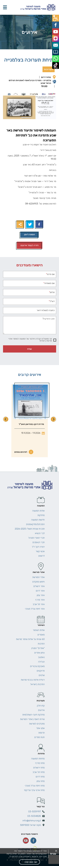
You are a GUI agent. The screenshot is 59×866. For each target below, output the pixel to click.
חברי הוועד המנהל (36, 537)
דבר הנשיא (40, 533)
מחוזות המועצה (38, 758)
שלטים (42, 675)
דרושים (41, 556)
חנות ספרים (39, 737)
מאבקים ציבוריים (37, 666)
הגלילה (41, 661)
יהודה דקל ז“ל (38, 546)
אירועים (41, 710)
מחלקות (41, 515)
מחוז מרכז (40, 763)
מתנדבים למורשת (37, 723)
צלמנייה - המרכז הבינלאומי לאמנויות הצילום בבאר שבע (30, 81)
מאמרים (41, 634)
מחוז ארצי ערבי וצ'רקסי (34, 790)
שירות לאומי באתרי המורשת (32, 719)
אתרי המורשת (38, 577)
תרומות (41, 732)
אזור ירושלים (39, 586)
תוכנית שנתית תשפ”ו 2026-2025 (30, 528)
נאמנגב (41, 657)
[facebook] (33, 841)
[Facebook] (39, 224)
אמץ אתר (40, 728)
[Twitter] (29, 224)
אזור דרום (40, 590)
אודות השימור (39, 630)
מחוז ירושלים (39, 767)
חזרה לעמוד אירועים (30, 245)
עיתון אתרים (39, 652)
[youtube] (26, 841)
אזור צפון (41, 595)
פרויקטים (41, 670)
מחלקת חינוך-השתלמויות (33, 714)
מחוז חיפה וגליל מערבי (35, 785)
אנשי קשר (40, 551)
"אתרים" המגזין (38, 648)
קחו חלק (41, 705)
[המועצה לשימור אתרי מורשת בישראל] (37, 7)
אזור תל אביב (39, 604)
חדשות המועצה (38, 519)
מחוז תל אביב (39, 772)
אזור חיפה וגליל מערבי (35, 608)
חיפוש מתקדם (38, 581)
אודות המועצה (38, 510)
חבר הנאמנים (39, 542)
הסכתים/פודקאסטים (35, 524)
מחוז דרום (46, 77)
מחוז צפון (41, 781)
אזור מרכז (40, 599)
